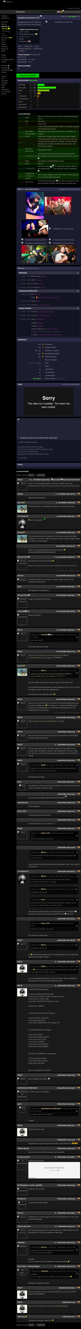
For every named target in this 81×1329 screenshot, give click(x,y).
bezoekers (48, 344)
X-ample (54, 332)
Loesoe (47, 332)
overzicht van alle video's (71, 384)
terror (37, 46)
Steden (3, 72)
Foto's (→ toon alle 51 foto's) (28, 189)
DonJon (44, 1247)
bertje (27, 161)
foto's (47, 363)
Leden (3, 55)
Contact (4, 76)
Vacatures (4, 81)
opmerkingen (50, 372)
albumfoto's (49, 369)
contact (77, 8)
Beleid (3, 85)
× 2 (43, 18)
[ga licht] (61, 12)
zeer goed (72, 16)
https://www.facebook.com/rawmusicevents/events (60, 486)
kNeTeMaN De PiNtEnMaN (51, 1109)
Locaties (4, 68)
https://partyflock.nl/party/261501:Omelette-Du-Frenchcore (49, 1292)
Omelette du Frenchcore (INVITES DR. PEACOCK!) (38, 438)
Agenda (4, 26)
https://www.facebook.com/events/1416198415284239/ (48, 1306)
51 (34, 363)
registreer (41, 475)
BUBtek (41, 332)
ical (78, 16)
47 (40, 372)
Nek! (26, 121)
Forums (4, 57)
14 (40, 375)
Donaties (4, 83)
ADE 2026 (5, 28)
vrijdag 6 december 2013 (28, 29)
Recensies (4, 49)
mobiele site (71, 8)
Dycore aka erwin (31, 156)
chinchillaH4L (47, 635)
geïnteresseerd (50, 347)
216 (39, 344)
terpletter (44, 1271)
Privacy (3, 94)
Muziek (3, 62)
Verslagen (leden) (7, 59)
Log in (31, 475)
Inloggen (4, 16)
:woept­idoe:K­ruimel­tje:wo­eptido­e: (30, 176)
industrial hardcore (24, 48)
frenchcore (28, 46)
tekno (20, 46)
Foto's (3, 42)
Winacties (6, 38)
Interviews (4, 47)
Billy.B (27, 118)
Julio (59, 332)
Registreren (5, 18)
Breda (21, 39)
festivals (4, 35)
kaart (3, 33)
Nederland (23, 41)
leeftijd (56, 354)
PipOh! (27, 136)
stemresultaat (50, 378)
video (47, 366)
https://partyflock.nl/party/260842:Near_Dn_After (46, 721)
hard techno (38, 48)
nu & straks (5, 31)
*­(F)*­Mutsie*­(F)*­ (30, 168)
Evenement (20, 12)
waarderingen (50, 375)
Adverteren (5, 89)
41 (40, 369)
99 (40, 347)
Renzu (27, 164)
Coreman (34, 332)
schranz (22, 51)
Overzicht (4, 22)
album (63, 16)
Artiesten (4, 65)
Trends (3, 40)
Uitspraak (34, 635)
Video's (3, 44)
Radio (3, 51)
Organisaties (5, 70)
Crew (3, 78)
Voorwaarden (6, 92)
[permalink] (55, 480)
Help (3, 87)
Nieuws (4, 24)
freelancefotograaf (73, 189)
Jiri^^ (27, 124)
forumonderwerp (51, 360)
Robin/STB (29, 182)
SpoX (43, 899)
